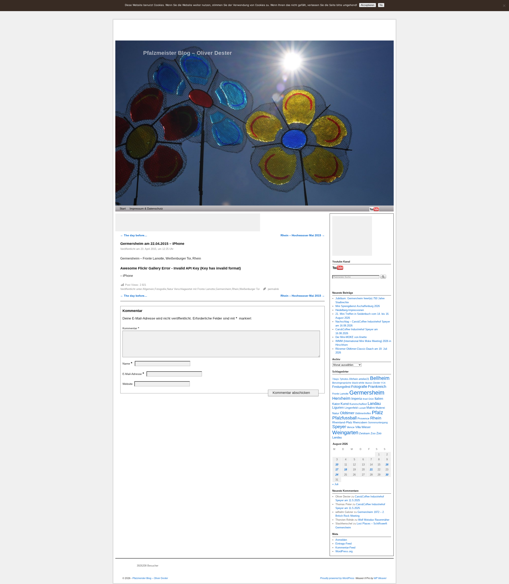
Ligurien (338, 407)
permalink (273, 289)
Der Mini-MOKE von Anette (351, 337)
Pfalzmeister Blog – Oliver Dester (187, 53)
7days (335, 379)
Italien (379, 398)
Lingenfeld (351, 407)
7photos (344, 379)
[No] (504, 6)
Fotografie (160, 289)
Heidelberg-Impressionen (349, 310)
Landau (374, 403)
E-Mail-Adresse (133, 373)
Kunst (345, 403)
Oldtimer (347, 413)
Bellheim (380, 378)
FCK (383, 383)
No (381, 5)
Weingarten (345, 432)
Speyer (339, 426)
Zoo (373, 433)
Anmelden (341, 539)
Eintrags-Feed (343, 543)
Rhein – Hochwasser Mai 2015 (303, 235)
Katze (336, 403)
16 (387, 464)
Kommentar (130, 328)
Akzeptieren (367, 5)
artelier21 (364, 379)
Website (127, 383)
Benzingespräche (341, 382)
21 (371, 469)
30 (387, 474)
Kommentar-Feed (345, 547)
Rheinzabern (360, 422)
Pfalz (377, 412)
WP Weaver (380, 578)
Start (123, 208)
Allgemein (148, 289)
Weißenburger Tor (249, 289)
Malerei (380, 407)
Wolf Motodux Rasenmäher (373, 519)
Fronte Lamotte (206, 289)
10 (336, 464)
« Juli (335, 484)
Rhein (235, 289)
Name (127, 363)
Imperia (356, 398)
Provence (363, 418)
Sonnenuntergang (378, 422)
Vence (351, 427)
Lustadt (362, 408)
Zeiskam (364, 433)
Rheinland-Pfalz (342, 422)
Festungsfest (341, 386)
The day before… (133, 235)
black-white (358, 382)
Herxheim (341, 398)
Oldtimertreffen (363, 413)
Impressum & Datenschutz (146, 208)
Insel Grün (368, 399)
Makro (370, 407)
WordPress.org (344, 551)
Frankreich (377, 386)
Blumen (368, 383)
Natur (170, 289)
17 (336, 469)
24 (336, 474)
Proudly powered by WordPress (337, 578)
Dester (376, 382)
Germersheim (223, 289)
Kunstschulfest (358, 404)
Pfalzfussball (344, 417)
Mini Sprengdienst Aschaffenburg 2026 (357, 306)
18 (345, 469)
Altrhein (353, 379)
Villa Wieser (363, 427)
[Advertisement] (187, 222)
